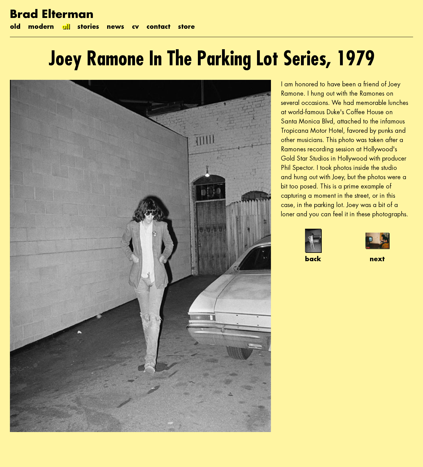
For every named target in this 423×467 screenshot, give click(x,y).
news (115, 26)
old (15, 26)
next (377, 259)
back (313, 259)
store (186, 26)
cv (135, 26)
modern (41, 26)
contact (158, 26)
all (66, 26)
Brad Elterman (52, 13)
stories (88, 26)
